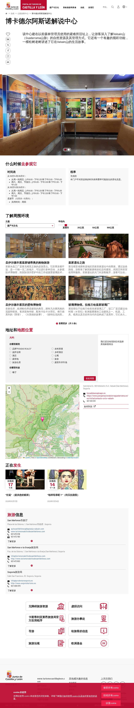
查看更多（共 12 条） (68, 323)
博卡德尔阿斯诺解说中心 (42, 13)
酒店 (14, 355)
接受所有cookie (111, 687)
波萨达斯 (16, 352)
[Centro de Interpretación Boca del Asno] (67, 114)
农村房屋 (59, 348)
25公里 (80, 227)
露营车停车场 (61, 362)
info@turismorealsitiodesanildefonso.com (28, 556)
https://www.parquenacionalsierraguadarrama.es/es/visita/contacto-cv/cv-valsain (107, 396)
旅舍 (57, 359)
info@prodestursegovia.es (22, 580)
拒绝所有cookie (111, 695)
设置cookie (111, 703)
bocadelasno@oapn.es (96, 393)
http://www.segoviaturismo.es (23, 583)
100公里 (110, 227)
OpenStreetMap (42, 457)
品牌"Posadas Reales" (21, 348)
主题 (7, 221)
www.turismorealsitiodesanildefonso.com (28, 531)
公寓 (57, 355)
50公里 (95, 227)
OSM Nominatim (73, 457)
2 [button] (69, 150)
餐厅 (14, 372)
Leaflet (27, 457)
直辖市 (66, 227)
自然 (12, 13)
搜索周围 (90, 378)
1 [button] (65, 150)
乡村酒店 (59, 352)
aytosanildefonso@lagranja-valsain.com (27, 528)
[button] (124, 6)
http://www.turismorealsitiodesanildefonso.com (30, 558)
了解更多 (12, 541)
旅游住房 (16, 362)
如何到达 (88, 406)
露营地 (15, 359)
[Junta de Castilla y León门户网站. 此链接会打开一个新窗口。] (12, 5)
